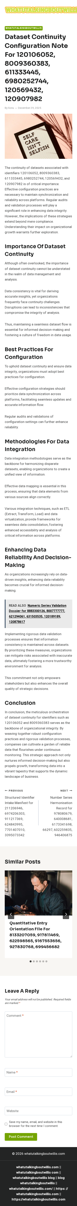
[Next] (66, 914)
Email (12, 1092)
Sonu (11, 108)
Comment (15, 1016)
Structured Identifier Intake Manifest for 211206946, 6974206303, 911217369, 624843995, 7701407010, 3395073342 (20, 813)
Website (13, 1111)
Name (12, 1072)
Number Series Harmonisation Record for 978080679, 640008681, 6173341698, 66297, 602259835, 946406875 (57, 813)
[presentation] (38, 893)
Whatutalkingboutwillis (24, 28)
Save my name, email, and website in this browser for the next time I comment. (35, 1124)
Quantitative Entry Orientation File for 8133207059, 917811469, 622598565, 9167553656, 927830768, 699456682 (35, 935)
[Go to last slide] (11, 914)
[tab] (31, 961)
